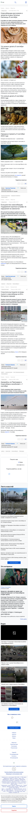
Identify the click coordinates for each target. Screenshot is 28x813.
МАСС (2, 372)
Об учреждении (14, 757)
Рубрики (14, 732)
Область (14, 736)
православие (4, 197)
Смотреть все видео (14, 709)
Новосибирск (16, 283)
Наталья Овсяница (5, 195)
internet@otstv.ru (20, 465)
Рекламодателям (14, 754)
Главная (2, 8)
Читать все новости (14, 562)
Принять (14, 806)
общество (9, 283)
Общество (13, 8)
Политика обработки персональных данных (14, 772)
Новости (7, 8)
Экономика (14, 746)
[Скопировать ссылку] (25, 184)
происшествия (9, 372)
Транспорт (13, 377)
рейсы (2, 451)
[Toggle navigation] (26, 2)
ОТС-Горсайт (14, 191)
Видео (14, 738)
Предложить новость (14, 727)
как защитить (18, 175)
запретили (3, 263)
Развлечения (14, 748)
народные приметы (15, 195)
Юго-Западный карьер (19, 372)
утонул (16, 352)
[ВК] (18, 184)
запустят (7, 432)
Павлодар (21, 451)
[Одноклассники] (22, 184)
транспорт (8, 451)
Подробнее (14, 810)
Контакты (14, 756)
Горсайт (10, 279)
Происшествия (14, 287)
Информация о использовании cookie (14, 773)
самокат (3, 283)
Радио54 (14, 752)
